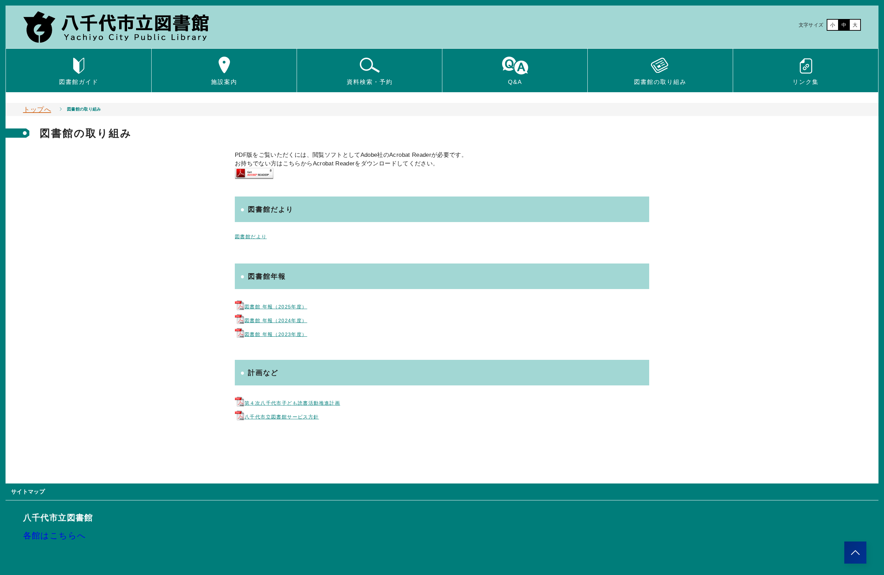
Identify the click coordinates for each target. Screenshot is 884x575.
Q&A (515, 82)
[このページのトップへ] (855, 553)
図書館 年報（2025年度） (275, 306)
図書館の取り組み (660, 82)
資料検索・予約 (370, 82)
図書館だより (251, 236)
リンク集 (805, 82)
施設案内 (224, 82)
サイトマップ (28, 492)
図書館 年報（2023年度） (275, 334)
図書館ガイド (78, 82)
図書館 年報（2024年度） (275, 320)
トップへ (37, 109)
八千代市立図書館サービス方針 (281, 417)
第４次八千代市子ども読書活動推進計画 (292, 403)
